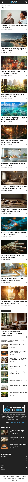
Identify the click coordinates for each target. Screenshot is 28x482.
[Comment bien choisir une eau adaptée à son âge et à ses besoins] (14, 17)
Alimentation (3, 456)
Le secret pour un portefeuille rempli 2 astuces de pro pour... (18, 352)
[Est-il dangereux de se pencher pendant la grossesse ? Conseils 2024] (14, 293)
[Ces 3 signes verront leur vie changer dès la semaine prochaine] (4, 367)
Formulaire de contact (12, 478)
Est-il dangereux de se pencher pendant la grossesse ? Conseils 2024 (14, 302)
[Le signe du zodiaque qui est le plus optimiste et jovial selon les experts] (4, 374)
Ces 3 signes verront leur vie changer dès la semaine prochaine (18, 365)
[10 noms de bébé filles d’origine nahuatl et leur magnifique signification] (14, 178)
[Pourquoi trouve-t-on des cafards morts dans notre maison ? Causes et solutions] (14, 201)
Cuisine (2, 458)
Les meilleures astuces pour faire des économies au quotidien (13, 72)
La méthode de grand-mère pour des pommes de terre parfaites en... (18, 358)
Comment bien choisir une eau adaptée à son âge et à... (14, 26)
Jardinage (3, 465)
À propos (3, 476)
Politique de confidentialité (21, 476)
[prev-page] (1, 399)
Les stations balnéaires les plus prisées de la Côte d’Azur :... (13, 49)
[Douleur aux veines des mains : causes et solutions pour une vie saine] (14, 224)
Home (2, 5)
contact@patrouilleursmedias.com (16, 422)
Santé (2, 463)
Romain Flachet (4, 121)
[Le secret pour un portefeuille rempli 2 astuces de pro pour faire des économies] (4, 353)
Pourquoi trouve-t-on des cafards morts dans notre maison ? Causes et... (14, 210)
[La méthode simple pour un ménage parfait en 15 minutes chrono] (4, 387)
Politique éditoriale (10, 476)
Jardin (2, 467)
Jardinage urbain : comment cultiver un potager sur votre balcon (13, 95)
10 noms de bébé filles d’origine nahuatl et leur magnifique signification (14, 187)
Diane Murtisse (4, 29)
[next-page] (3, 399)
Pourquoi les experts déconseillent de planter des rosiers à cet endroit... (18, 379)
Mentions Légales (21, 478)
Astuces (2, 461)
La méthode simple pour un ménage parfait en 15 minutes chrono (18, 386)
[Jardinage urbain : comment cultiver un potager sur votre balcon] (14, 86)
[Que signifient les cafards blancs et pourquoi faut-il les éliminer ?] (14, 270)
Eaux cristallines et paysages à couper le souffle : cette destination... (14, 118)
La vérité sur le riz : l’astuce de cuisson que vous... (16, 345)
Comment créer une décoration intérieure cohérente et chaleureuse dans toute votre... (12, 333)
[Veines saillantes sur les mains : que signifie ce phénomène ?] (14, 247)
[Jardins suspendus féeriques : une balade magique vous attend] (14, 132)
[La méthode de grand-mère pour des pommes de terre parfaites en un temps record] (4, 360)
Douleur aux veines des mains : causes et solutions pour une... (13, 233)
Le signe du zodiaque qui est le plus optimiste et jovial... (17, 372)
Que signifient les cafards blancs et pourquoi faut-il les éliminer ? (12, 279)
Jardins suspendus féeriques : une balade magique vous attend (12, 141)
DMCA (5, 478)
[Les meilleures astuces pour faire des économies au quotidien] (14, 63)
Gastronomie (3, 469)
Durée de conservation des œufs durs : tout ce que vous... (13, 164)
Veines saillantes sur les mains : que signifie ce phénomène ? (12, 256)
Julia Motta (3, 52)
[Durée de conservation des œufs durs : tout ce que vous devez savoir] (14, 155)
